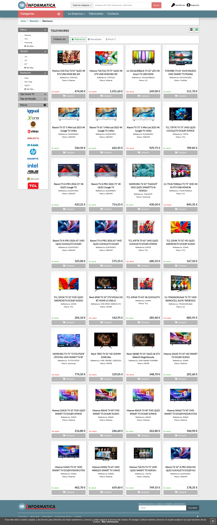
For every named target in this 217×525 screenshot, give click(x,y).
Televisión (34, 21)
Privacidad (34, 517)
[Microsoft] (33, 179)
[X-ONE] (33, 118)
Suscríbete (192, 508)
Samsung (28, 42)
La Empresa (75, 13)
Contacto (113, 13)
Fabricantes (96, 13)
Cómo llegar (47, 517)
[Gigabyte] (33, 158)
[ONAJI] (33, 124)
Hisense (27, 35)
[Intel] (33, 165)
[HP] (33, 151)
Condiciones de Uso (63, 517)
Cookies (78, 517)
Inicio (23, 21)
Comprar (70, 96)
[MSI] (33, 131)
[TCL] (33, 185)
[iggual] (33, 111)
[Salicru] (33, 138)
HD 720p (28, 82)
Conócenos (22, 517)
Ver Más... (30, 46)
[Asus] (33, 172)
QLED (27, 85)
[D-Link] (33, 145)
